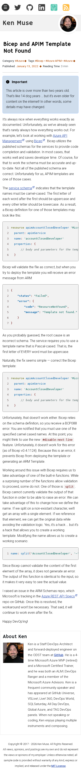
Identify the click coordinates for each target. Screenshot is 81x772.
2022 (35, 66)
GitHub (58, 655)
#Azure (19, 60)
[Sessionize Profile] (52, 7)
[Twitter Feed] (17, 7)
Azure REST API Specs (58, 596)
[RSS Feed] (64, 7)
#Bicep (39, 60)
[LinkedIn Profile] (40, 7)
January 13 (23, 66)
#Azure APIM (53, 60)
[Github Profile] (28, 7)
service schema (20, 188)
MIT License (58, 765)
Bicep (38, 141)
